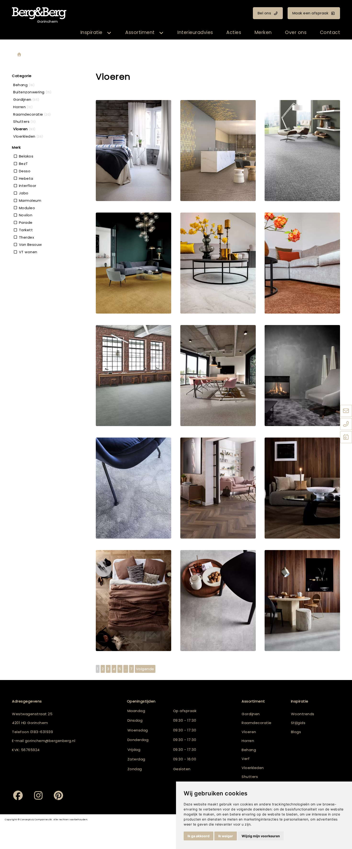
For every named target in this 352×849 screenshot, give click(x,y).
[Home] (19, 54)
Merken (263, 32)
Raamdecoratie (257, 722)
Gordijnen (251, 713)
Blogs (296, 731)
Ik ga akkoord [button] (198, 836)
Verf (246, 758)
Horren (248, 740)
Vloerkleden (253, 767)
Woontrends (302, 713)
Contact (330, 32)
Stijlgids (298, 722)
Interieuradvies (195, 32)
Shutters (250, 776)
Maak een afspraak (310, 13)
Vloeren (249, 731)
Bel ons (264, 13)
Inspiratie (91, 32)
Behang (249, 749)
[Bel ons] (346, 424)
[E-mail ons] (346, 411)
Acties (233, 32)
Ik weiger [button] (225, 836)
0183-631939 (41, 731)
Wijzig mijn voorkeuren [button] (261, 836)
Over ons (296, 32)
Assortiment (140, 32)
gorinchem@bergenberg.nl (50, 740)
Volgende (145, 668)
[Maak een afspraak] (346, 437)
